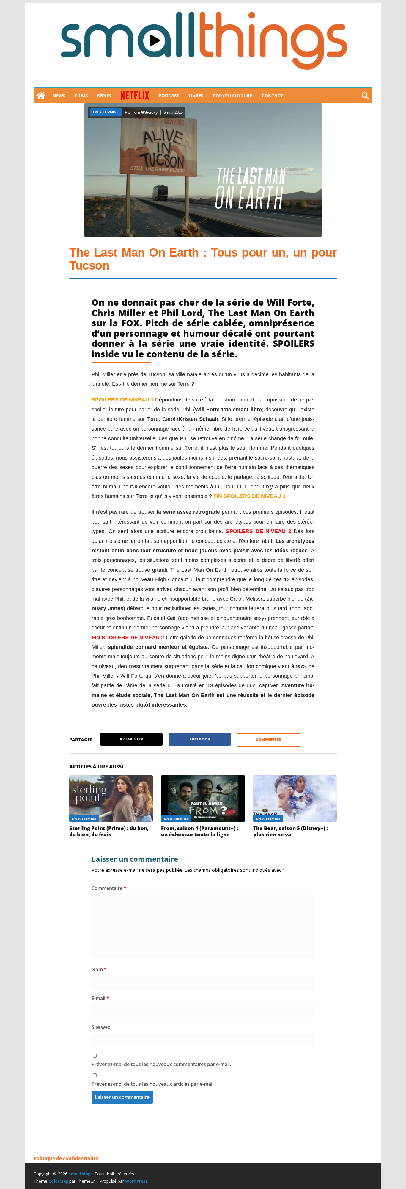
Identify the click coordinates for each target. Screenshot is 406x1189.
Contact (272, 96)
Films (81, 96)
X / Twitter (131, 739)
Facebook (200, 739)
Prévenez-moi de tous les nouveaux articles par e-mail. (153, 1084)
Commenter (268, 739)
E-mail (100, 998)
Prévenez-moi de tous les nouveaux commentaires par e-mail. (161, 1064)
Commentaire (109, 888)
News (59, 96)
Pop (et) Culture (232, 96)
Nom (99, 969)
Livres (196, 96)
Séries (104, 96)
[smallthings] (41, 95)
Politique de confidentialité (66, 1158)
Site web (101, 1027)
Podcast (169, 96)
